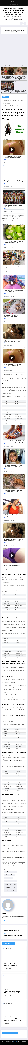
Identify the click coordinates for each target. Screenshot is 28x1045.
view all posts (4, 920)
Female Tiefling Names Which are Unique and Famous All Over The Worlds (13, 929)
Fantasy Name (5, 96)
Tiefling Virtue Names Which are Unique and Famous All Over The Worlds (13, 936)
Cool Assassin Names (5, 100)
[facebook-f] (10, 4)
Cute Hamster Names (15, 587)
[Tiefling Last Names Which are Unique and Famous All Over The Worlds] (7, 948)
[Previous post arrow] (24, 929)
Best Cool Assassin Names (18, 99)
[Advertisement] (14, 48)
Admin (5, 105)
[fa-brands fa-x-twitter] (12, 4)
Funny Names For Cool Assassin (10, 884)
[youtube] (17, 4)
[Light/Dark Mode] (24, 23)
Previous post (5, 926)
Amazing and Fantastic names (14, 715)
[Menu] (2, 23)
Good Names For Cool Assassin (16, 101)
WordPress (15, 1041)
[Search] (21, 23)
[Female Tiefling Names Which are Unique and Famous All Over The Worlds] (7, 1003)
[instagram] (15, 4)
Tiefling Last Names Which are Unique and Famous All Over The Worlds (12, 964)
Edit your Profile (20, 916)
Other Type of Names (13, 760)
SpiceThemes (14, 1042)
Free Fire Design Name (7, 630)
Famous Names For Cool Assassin (15, 100)
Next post (4, 933)
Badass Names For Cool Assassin (8, 99)
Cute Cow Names (9, 809)
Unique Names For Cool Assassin (10, 890)
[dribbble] (14, 4)
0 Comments (18, 105)
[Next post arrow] (24, 936)
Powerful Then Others (8, 676)
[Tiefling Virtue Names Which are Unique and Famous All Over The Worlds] (7, 975)
